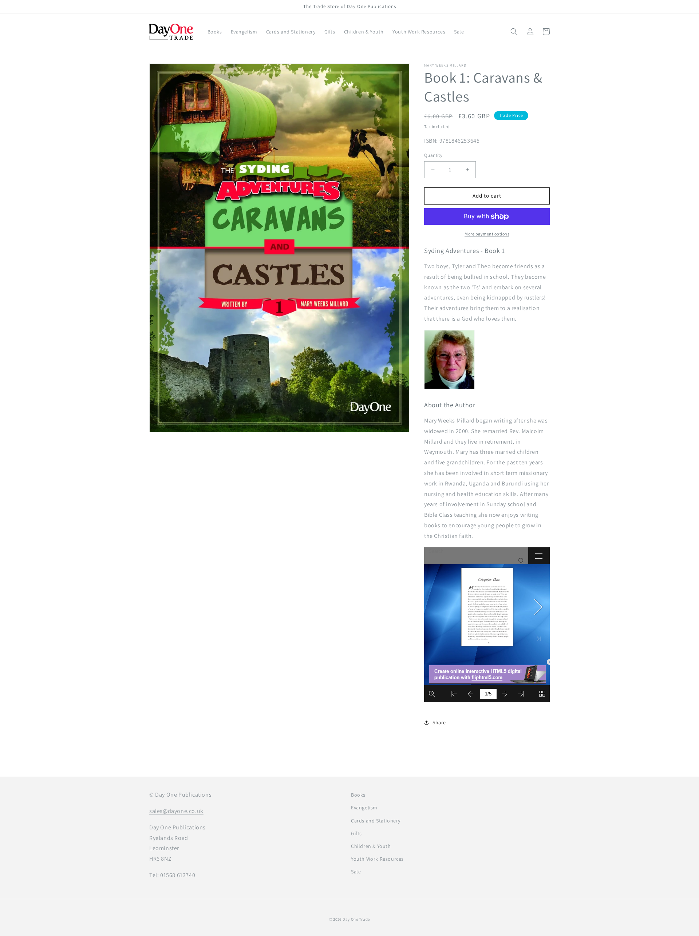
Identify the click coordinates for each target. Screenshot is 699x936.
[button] (514, 32)
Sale (356, 871)
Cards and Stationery (375, 820)
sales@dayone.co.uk (176, 811)
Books (358, 795)
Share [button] (439, 722)
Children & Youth (371, 846)
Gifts (356, 833)
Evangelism (364, 807)
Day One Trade (356, 919)
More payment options (487, 234)
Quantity (433, 155)
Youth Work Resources (377, 859)
